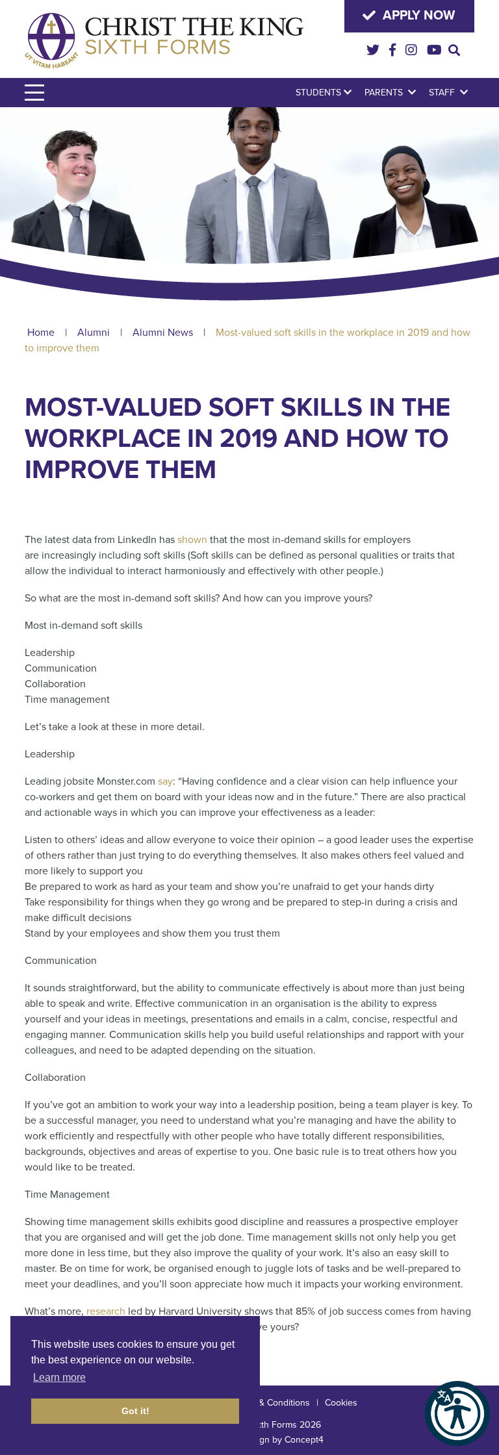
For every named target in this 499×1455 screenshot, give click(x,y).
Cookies (341, 1402)
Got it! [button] (135, 1411)
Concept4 (304, 1439)
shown (192, 539)
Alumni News (163, 332)
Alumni (93, 332)
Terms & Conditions (271, 1402)
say (165, 781)
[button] (457, 1413)
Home (41, 332)
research (105, 1311)
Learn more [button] (59, 1377)
